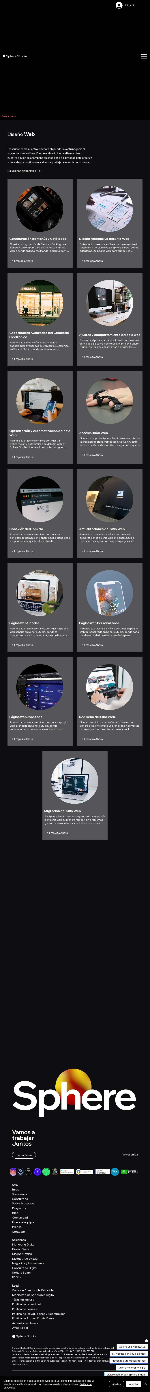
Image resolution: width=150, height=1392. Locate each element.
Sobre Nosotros (23, 1203)
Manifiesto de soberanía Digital (33, 1295)
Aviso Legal (20, 1327)
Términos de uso (23, 1299)
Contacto (18, 1231)
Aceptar (133, 1384)
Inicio (15, 1189)
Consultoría (20, 1199)
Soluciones (19, 1194)
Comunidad (20, 1217)
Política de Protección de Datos (33, 1318)
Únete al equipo (23, 1222)
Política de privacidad (26, 1304)
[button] (24, 1155)
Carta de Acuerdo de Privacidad (33, 1290)
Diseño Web (20, 1249)
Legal (15, 1285)
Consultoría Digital (24, 1268)
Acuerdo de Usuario (25, 1323)
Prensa (17, 1227)
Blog (15, 1213)
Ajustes (116, 1384)
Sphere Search (22, 1272)
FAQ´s (16, 1277)
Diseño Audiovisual (25, 1258)
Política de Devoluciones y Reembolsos (38, 1314)
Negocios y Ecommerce (28, 1263)
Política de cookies (24, 1309)
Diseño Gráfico (22, 1254)
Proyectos (19, 1208)
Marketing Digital (23, 1244)
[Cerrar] (145, 1384)
